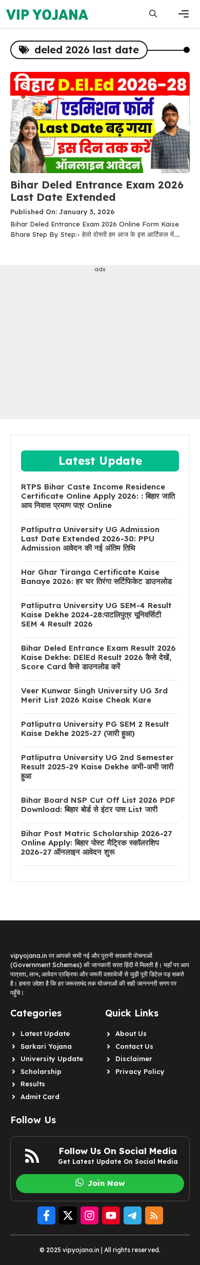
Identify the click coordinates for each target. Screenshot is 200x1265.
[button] (153, 14)
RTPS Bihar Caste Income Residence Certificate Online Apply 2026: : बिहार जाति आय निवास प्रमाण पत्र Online (98, 496)
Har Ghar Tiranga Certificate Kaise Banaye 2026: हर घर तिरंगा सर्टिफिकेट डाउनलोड (96, 577)
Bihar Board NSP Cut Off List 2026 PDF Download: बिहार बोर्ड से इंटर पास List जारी (98, 805)
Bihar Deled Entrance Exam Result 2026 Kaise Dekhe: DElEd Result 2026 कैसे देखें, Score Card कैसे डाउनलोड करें (98, 657)
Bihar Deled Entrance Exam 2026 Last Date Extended (97, 190)
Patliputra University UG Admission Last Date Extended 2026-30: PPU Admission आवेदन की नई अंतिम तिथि (90, 539)
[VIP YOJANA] (48, 14)
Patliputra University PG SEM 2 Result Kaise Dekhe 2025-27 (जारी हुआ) (95, 729)
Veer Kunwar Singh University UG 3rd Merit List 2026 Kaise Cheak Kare (94, 695)
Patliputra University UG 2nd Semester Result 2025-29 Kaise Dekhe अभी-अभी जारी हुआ (97, 767)
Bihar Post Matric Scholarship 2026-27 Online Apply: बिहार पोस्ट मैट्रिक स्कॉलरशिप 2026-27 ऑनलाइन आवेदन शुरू (96, 843)
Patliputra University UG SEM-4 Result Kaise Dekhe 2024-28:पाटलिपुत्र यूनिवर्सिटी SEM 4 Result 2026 (96, 615)
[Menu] (183, 14)
